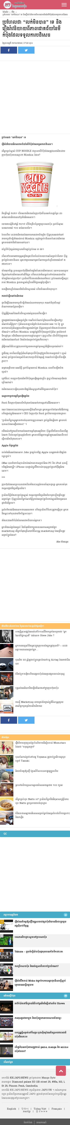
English (11, 1109)
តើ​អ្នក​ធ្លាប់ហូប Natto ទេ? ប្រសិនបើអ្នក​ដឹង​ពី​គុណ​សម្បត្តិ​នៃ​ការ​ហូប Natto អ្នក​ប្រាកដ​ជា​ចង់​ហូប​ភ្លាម (42, 801)
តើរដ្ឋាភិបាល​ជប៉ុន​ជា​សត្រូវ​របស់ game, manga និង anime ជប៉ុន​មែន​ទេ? (41, 1049)
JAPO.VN (46, 1090)
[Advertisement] (35, 97)
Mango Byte (48, 1078)
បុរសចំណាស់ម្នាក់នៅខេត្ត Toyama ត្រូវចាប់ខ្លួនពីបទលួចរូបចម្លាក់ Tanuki (40, 759)
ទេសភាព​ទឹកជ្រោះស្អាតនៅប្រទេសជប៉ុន (31, 937)
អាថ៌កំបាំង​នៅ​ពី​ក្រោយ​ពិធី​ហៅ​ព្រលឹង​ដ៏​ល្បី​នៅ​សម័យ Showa (40, 1003)
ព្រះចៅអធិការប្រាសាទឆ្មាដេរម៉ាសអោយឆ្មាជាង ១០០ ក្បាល (39, 785)
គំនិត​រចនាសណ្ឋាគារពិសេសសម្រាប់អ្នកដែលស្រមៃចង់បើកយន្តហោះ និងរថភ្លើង (42, 815)
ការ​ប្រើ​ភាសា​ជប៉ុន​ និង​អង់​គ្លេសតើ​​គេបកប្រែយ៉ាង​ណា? (37, 966)
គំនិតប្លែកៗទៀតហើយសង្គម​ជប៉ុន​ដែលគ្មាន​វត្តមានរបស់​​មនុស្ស (40, 674)
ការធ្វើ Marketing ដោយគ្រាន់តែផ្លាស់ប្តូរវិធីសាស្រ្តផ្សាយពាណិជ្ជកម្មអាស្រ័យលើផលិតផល (39, 704)
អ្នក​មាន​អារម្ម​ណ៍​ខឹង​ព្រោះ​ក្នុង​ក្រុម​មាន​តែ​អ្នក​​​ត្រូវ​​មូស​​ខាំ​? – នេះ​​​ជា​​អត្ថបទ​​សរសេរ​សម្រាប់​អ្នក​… (41, 648)
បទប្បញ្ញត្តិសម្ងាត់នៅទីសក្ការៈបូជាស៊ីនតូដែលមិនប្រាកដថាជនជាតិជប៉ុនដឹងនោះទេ (40, 1035)
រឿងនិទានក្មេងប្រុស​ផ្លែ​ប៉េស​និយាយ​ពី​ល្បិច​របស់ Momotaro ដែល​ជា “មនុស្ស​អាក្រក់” (40, 745)
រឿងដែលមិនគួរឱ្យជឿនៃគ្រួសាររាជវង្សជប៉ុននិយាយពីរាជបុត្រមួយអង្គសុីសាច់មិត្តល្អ (40, 924)
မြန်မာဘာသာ (41, 1111)
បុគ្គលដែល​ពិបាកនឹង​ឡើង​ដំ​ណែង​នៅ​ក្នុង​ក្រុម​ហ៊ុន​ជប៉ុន (37, 688)
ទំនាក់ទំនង (28, 1122)
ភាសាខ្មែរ (26, 1111)
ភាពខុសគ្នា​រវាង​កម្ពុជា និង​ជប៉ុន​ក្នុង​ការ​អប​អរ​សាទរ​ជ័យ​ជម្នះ (38, 1018)
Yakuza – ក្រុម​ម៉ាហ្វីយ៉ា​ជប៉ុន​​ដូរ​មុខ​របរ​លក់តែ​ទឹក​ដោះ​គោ (39, 952)
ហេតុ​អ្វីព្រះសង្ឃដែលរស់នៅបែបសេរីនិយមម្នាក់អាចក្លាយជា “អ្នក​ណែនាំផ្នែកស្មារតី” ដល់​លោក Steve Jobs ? (41, 634)
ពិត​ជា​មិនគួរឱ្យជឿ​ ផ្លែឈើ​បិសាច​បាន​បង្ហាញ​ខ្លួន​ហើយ (36, 771)
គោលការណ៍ (41, 1122)
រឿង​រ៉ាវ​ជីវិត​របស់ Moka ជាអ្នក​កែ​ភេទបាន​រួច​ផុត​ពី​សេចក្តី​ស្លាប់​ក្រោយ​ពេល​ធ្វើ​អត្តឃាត (40, 983)
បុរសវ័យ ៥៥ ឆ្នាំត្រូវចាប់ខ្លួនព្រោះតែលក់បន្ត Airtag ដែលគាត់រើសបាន (42, 662)
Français (57, 1109)
